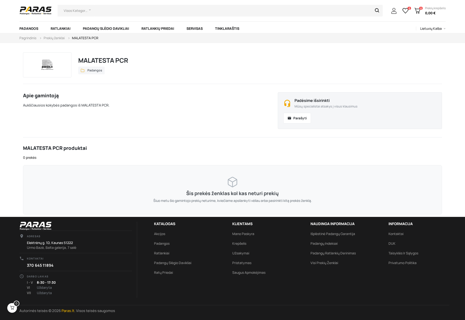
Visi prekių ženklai (324, 262)
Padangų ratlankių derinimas (333, 253)
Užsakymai (240, 253)
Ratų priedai (163, 272)
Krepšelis (239, 243)
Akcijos (159, 233)
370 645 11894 (40, 265)
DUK (391, 243)
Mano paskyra (243, 233)
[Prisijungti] (393, 11)
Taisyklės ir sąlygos (403, 253)
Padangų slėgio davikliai (172, 262)
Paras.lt (68, 310)
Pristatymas (241, 262)
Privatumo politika (402, 262)
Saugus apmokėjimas (248, 272)
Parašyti (297, 118)
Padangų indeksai (324, 243)
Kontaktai (395, 233)
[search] (377, 10)
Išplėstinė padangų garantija (332, 233)
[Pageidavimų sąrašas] (406, 10)
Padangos (162, 243)
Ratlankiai (161, 253)
